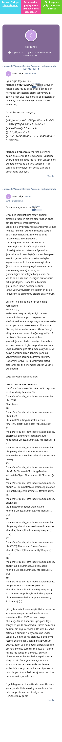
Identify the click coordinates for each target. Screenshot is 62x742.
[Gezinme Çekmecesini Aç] (3, 18)
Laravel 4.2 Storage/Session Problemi (21, 189)
